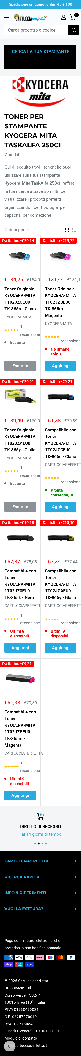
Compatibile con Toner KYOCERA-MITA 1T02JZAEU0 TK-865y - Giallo (60, 584)
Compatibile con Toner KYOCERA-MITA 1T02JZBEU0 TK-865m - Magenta (20, 728)
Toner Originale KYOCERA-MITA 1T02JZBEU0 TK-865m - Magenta (60, 302)
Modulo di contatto (20, 1038)
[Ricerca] (73, 30)
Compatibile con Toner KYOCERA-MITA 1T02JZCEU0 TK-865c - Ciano (60, 443)
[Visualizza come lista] (74, 230)
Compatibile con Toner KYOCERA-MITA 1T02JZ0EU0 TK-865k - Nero (20, 584)
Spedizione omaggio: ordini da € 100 (40, 4)
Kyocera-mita (18, 317)
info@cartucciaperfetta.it (25, 1045)
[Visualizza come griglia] (67, 230)
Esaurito (20, 365)
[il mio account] (63, 17)
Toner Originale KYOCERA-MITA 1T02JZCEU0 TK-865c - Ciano (20, 298)
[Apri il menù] (6, 17)
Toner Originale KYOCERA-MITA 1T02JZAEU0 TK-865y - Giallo (20, 439)
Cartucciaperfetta (60, 464)
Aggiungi (61, 365)
